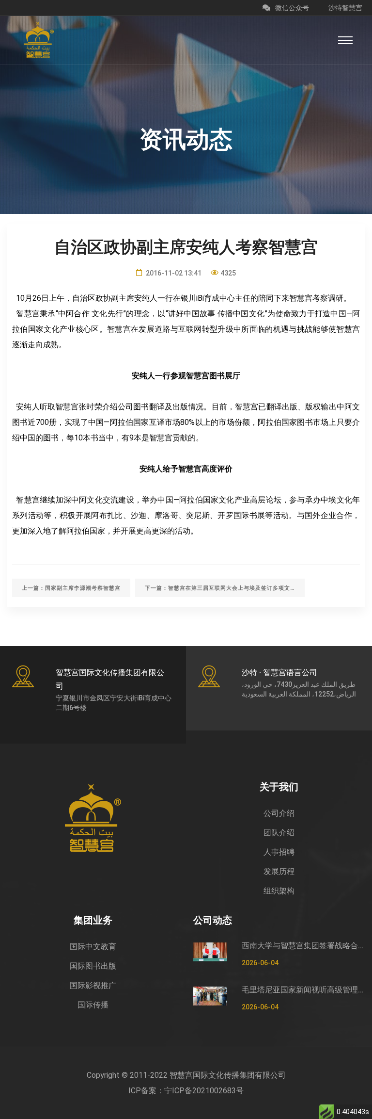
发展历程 (279, 871)
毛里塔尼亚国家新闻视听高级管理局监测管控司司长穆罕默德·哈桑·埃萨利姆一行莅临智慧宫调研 (303, 989)
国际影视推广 (93, 985)
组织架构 (279, 890)
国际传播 (93, 1004)
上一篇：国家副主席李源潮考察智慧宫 (71, 588)
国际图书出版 (93, 966)
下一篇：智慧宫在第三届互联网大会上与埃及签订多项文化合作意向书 (225, 588)
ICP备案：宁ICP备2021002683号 (186, 1090)
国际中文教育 (93, 946)
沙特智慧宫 (345, 8)
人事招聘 (279, 852)
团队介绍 (279, 832)
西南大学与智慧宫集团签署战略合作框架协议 (303, 945)
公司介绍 (279, 813)
